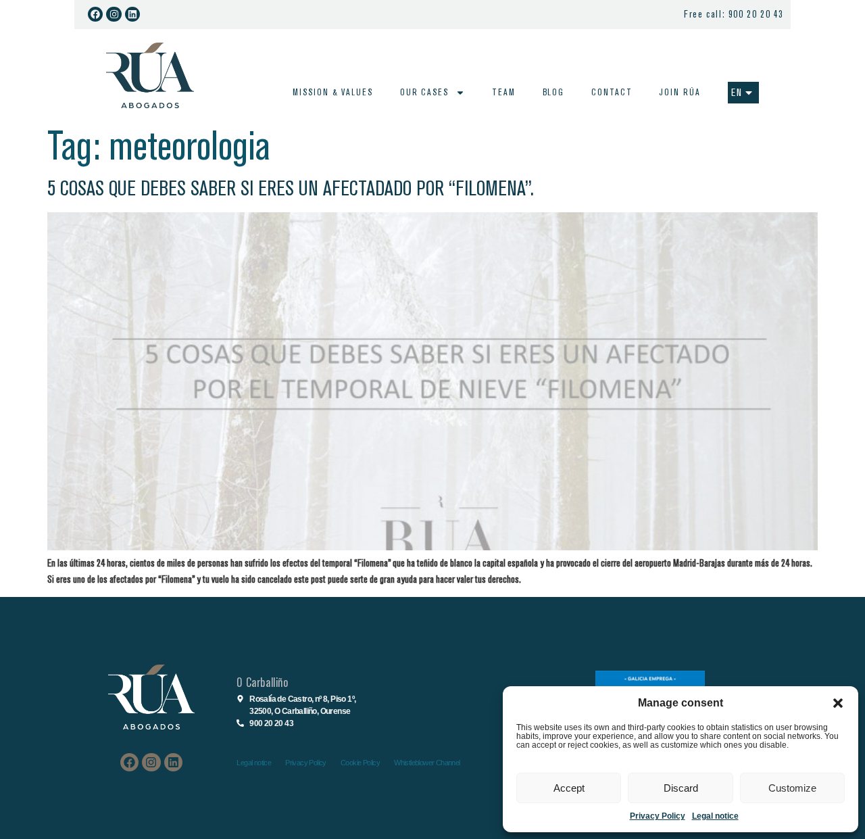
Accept (569, 788)
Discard (681, 788)
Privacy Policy (657, 816)
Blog (554, 92)
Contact (611, 92)
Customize (792, 788)
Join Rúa (679, 92)
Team (504, 92)
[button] (838, 703)
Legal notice (715, 816)
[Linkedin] (132, 14)
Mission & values (332, 92)
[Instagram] (113, 14)
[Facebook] (95, 14)
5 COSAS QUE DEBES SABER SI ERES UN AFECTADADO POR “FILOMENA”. (290, 188)
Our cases (424, 92)
